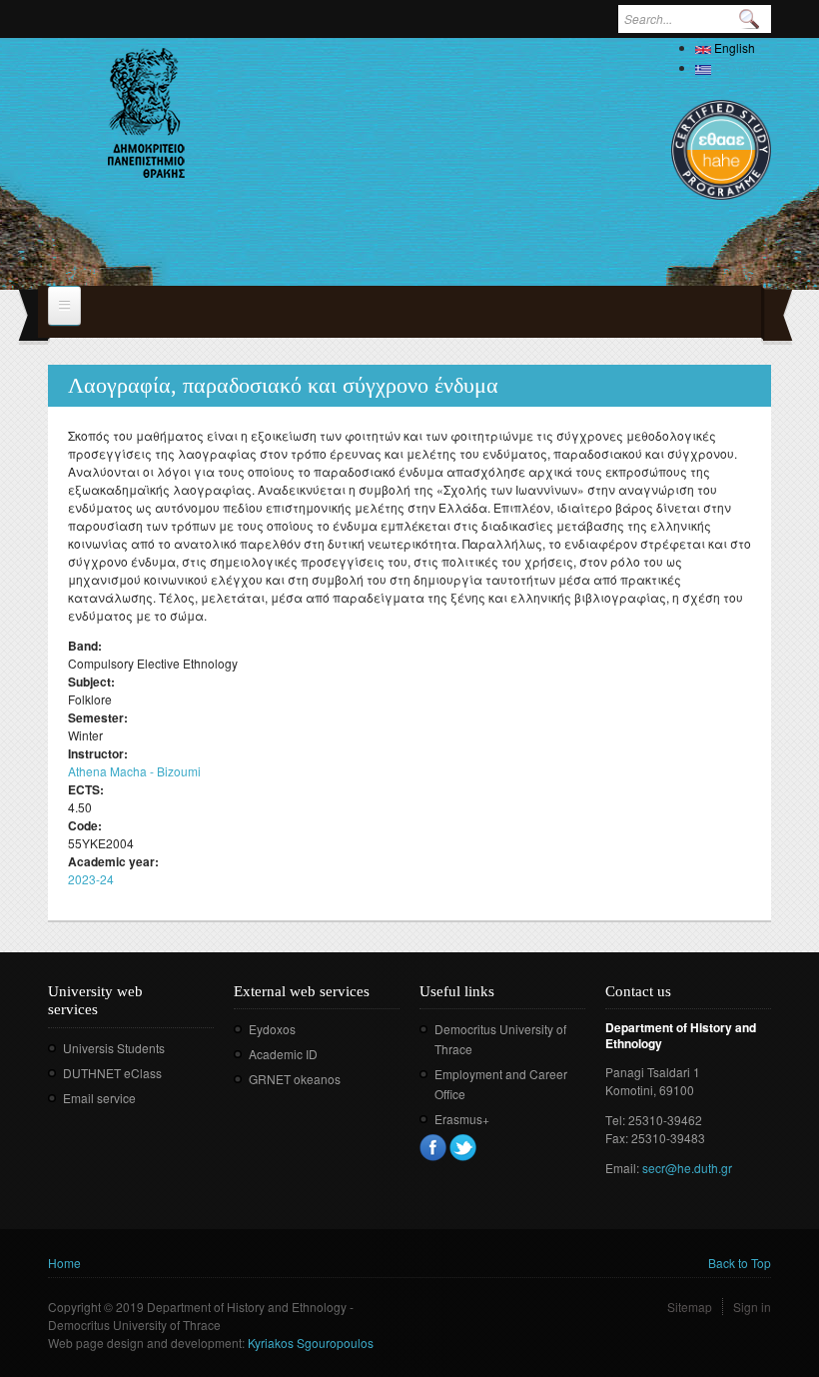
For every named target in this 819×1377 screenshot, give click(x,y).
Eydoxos (272, 1028)
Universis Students (114, 1047)
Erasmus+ (461, 1118)
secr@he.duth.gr (687, 1167)
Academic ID (283, 1053)
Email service (99, 1097)
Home (64, 1262)
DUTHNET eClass (112, 1072)
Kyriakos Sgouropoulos (311, 1342)
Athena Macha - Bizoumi (134, 770)
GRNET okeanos (295, 1078)
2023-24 (91, 878)
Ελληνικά (741, 67)
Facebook (432, 1147)
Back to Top (739, 1262)
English (733, 47)
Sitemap (689, 1306)
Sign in (752, 1306)
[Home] (146, 113)
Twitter (462, 1147)
